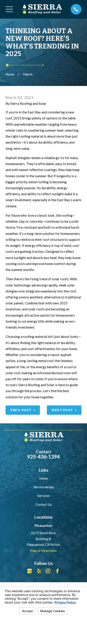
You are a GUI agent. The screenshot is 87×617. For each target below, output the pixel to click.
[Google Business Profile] (29, 571)
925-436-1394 (43, 457)
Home (43, 478)
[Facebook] (57, 571)
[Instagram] (48, 571)
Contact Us (43, 504)
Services (43, 496)
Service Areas (43, 487)
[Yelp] (39, 571)
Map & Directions (43, 551)
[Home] (42, 9)
